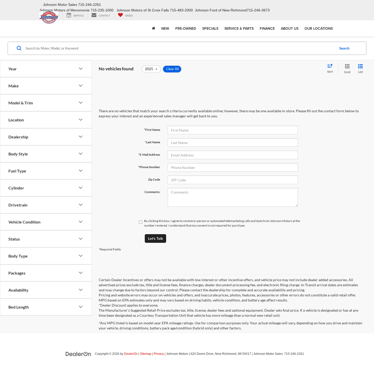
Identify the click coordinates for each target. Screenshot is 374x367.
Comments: (152, 192)
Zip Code (154, 179)
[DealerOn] (78, 354)
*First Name (152, 130)
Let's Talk (155, 238)
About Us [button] (289, 28)
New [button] (165, 28)
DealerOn (131, 354)
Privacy (159, 354)
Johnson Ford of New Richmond (221, 10)
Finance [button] (267, 28)
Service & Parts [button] (239, 28)
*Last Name (152, 142)
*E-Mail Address (149, 154)
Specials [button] (210, 28)
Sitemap (145, 354)
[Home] (153, 28)
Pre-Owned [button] (185, 28)
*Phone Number (149, 167)
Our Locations (319, 28)
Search (344, 48)
